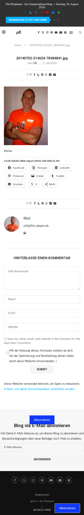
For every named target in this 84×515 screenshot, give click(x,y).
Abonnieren (42, 419)
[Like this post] (30, 75)
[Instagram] (36, 12)
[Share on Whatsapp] (46, 75)
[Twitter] (30, 13)
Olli (35, 63)
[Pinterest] (41, 12)
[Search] (80, 32)
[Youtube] (47, 12)
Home (17, 45)
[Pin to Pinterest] (42, 75)
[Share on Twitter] (38, 75)
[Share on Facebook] (34, 75)
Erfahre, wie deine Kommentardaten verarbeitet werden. (39, 389)
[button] (54, 20)
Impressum (42, 494)
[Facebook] (25, 12)
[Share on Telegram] (50, 75)
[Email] (53, 12)
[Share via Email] (54, 75)
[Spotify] (59, 12)
